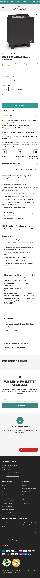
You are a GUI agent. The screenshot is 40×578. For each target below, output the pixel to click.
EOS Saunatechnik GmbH (9, 54)
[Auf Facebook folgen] (3, 540)
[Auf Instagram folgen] (8, 540)
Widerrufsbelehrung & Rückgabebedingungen (8, 499)
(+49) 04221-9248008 (13, 473)
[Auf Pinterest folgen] (12, 540)
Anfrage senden (20, 105)
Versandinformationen (8, 509)
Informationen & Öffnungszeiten (26, 499)
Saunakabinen (25, 485)
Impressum (5, 488)
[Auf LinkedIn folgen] (17, 540)
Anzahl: (4, 94)
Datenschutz (5, 495)
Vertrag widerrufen (30, 450)
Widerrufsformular (7, 503)
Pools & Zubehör (26, 492)
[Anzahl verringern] (4, 98)
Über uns (4, 485)
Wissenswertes (26, 503)
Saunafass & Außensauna (29, 488)
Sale (23, 495)
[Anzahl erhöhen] (11, 98)
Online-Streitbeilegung (8, 513)
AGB (3, 492)
